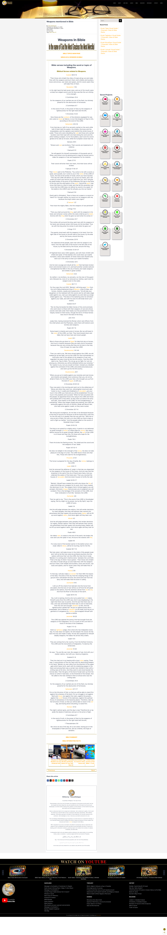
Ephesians (69, 689)
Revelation (70, 87)
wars (59, 535)
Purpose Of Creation (50, 897)
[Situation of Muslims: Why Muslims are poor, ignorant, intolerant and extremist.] (59, 745)
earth (76, 183)
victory (82, 430)
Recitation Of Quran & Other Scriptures (140, 903)
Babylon (77, 289)
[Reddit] (53, 781)
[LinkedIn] (56, 781)
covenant (73, 574)
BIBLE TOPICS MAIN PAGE (71, 53)
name (81, 174)
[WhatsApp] (58, 781)
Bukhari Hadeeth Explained (51, 909)
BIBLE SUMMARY (71, 737)
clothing (71, 611)
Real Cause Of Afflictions (51, 895)
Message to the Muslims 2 (51, 890)
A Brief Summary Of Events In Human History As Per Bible (145, 890)
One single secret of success (95, 888)
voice (81, 660)
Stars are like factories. (93, 905)
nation (65, 515)
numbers (67, 117)
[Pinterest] (67, 781)
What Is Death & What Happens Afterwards (99, 893)
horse (66, 430)
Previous (51, 770)
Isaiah (70, 338)
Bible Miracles (48, 899)
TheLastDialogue (52, 25)
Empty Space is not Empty (94, 903)
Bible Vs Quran (133, 905)
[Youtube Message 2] (83, 861)
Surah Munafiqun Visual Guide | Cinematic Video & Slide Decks (111, 44)
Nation (84, 513)
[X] (50, 781)
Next (93, 770)
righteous (59, 630)
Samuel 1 (71, 202)
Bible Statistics (48, 903)
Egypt (72, 341)
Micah (70, 518)
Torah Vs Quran (133, 907)
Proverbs (70, 458)
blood (64, 546)
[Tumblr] (64, 781)
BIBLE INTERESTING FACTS (71, 741)
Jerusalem (82, 391)
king (71, 212)
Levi (60, 145)
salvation (75, 605)
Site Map (46, 911)
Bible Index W (52, 32)
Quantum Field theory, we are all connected (99, 901)
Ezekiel (68, 75)
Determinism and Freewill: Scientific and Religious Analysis (103, 892)
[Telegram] (61, 781)
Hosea (70, 570)
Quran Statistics (48, 901)
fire (90, 483)
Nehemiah (68, 124)
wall (77, 133)
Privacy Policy (98, 915)
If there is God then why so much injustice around (100, 890)
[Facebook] (48, 781)
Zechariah (70, 496)
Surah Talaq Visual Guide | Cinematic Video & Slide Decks (109, 30)
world (60, 698)
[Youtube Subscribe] (8, 899)
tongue (65, 489)
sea (86, 590)
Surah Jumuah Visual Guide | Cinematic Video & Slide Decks (110, 51)
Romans (69, 707)
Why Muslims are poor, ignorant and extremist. (57, 905)
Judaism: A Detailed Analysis (137, 900)
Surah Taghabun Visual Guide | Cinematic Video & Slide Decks (111, 37)
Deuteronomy (68, 350)
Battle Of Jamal (133, 892)
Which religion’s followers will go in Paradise (99, 886)
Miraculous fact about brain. (94, 900)
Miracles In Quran (49, 893)
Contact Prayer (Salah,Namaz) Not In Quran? (56, 892)
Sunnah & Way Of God (135, 893)
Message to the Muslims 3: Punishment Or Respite (58, 886)
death (91, 214)
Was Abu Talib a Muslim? (136, 888)
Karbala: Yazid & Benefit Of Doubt (138, 886)
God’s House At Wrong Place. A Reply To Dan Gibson (58, 888)
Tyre (88, 287)
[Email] (69, 781)
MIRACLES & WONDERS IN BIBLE (71, 57)
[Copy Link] (72, 781)
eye (84, 432)
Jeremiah (69, 616)
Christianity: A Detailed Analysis (138, 901)
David (60, 119)
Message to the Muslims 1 (51, 907)
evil (86, 598)
